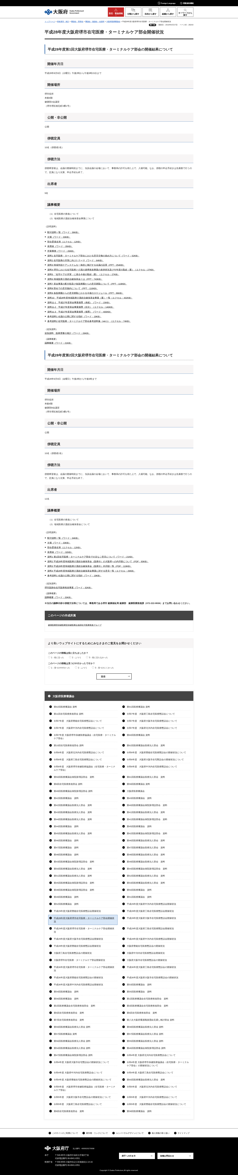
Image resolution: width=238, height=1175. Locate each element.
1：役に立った (57, 657)
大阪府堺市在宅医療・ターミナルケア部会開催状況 (79, 960)
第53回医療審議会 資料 (139, 984)
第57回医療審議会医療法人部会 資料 (145, 1034)
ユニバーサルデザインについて (130, 1133)
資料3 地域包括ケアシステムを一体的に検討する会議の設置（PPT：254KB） (86, 265)
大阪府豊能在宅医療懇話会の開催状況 (146, 946)
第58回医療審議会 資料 (139, 1111)
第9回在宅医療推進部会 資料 (68, 784)
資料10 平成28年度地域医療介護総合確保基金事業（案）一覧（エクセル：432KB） (90, 298)
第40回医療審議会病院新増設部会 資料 (147, 805)
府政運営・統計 (63, 22)
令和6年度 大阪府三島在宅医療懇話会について (78, 759)
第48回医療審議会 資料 (66, 854)
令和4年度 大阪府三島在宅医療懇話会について (150, 1072)
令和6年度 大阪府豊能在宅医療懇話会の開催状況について (156, 752)
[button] (166, 3)
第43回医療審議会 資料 (139, 798)
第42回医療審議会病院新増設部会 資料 (147, 833)
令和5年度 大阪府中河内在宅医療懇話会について (152, 1097)
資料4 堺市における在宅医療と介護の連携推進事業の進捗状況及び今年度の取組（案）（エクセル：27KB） (101, 269)
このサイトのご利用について (65, 1133)
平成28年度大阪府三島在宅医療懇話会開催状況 (150, 911)
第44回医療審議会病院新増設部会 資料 (147, 869)
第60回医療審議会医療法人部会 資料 (146, 1079)
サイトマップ (184, 1133)
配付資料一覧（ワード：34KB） (63, 538)
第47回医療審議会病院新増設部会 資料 (73, 1055)
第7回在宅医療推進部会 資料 (69, 1020)
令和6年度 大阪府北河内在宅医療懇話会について (79, 752)
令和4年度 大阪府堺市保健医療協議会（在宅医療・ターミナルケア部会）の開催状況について (158, 1064)
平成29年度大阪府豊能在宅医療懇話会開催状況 (77, 911)
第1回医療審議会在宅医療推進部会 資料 (147, 998)
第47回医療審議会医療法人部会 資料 (146, 847)
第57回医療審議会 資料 (65, 1034)
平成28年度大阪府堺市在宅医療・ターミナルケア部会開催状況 (84, 920)
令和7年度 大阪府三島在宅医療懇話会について (151, 714)
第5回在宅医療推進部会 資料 (69, 1013)
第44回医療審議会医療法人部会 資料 (73, 819)
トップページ (50, 22)
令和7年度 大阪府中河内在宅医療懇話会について (79, 728)
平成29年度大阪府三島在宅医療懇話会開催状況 (150, 928)
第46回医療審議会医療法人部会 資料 (146, 840)
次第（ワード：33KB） (59, 237)
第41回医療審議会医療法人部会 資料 (146, 812)
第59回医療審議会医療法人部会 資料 (72, 1027)
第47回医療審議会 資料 (66, 847)
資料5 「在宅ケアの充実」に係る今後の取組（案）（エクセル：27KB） (83, 274)
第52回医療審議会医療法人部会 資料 (146, 876)
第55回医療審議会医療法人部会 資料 (145, 1041)
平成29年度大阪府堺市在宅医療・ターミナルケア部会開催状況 (84, 930)
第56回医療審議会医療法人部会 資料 (72, 1041)
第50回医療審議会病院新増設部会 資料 (74, 777)
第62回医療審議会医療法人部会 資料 (146, 745)
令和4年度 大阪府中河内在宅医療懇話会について (78, 1072)
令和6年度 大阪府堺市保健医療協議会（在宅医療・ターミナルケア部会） (84, 768)
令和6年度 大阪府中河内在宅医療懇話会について (152, 766)
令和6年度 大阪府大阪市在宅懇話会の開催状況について (155, 759)
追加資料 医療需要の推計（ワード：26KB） (67, 333)
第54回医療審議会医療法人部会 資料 (72, 1048)
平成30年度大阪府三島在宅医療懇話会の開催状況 (151, 967)
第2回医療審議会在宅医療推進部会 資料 (74, 1006)
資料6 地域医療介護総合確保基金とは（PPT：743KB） (75, 279)
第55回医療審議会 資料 (139, 991)
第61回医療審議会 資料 (138, 707)
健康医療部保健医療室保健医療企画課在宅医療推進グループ (75, 625)
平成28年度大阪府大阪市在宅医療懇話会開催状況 (151, 918)
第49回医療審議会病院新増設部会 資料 (73, 791)
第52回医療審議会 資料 (66, 904)
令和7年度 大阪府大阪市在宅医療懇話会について (152, 721)
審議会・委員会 (77, 22)
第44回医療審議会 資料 (66, 826)
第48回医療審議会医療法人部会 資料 (146, 854)
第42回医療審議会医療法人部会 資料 (73, 805)
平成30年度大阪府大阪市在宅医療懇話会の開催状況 (152, 977)
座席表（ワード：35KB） (60, 246)
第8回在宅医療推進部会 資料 (69, 1111)
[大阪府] (64, 12)
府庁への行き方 (129, 1156)
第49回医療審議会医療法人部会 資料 (146, 861)
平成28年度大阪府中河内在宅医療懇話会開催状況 (151, 939)
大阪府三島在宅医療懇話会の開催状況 (73, 953)
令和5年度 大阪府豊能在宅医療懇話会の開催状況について (156, 1104)
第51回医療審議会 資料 (139, 897)
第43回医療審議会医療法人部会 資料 (73, 812)
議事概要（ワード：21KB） (58, 343)
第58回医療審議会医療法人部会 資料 (145, 1027)
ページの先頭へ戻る (194, 1146)
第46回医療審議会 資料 (66, 840)
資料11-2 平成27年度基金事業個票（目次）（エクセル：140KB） (80, 307)
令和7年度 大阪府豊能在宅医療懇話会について (78, 721)
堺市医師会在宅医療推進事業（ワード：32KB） (68, 587)
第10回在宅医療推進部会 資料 (69, 745)
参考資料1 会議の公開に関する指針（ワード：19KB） (74, 316)
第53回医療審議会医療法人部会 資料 (146, 883)
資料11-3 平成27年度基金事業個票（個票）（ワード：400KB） (79, 312)
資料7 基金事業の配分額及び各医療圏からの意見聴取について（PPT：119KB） (87, 284)
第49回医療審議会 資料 (66, 897)
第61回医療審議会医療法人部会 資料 (146, 777)
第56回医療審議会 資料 (66, 998)
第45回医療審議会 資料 (139, 826)
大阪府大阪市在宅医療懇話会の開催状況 (147, 960)
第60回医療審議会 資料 (138, 735)
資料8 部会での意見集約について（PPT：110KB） (72, 288)
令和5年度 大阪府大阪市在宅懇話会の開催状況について (82, 1097)
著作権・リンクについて (97, 1133)
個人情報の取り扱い (161, 1133)
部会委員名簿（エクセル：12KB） (64, 242)
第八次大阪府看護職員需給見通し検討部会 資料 (150, 1020)
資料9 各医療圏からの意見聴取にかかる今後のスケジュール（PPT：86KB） (85, 293)
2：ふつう (76, 657)
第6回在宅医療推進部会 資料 (142, 1013)
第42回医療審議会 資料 (66, 798)
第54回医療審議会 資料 (66, 991)
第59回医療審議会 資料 (138, 784)
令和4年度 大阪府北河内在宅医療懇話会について (151, 1055)
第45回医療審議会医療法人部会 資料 (73, 833)
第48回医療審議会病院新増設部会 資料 (74, 890)
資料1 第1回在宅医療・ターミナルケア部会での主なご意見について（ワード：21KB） (90, 557)
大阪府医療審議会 (113, 22)
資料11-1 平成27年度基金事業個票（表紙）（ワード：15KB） (79, 302)
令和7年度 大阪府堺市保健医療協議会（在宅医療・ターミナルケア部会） (85, 737)
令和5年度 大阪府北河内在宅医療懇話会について (152, 1087)
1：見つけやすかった (60, 668)
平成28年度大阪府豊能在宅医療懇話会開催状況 (77, 946)
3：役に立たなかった (98, 657)
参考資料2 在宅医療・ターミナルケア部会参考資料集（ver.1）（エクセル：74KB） (89, 321)
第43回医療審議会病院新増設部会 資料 (74, 861)
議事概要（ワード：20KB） (58, 597)
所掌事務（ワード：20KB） (61, 251)
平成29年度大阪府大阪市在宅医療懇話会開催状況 (78, 939)
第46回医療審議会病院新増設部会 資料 (146, 1048)
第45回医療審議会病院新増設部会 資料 (74, 883)
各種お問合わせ (167, 1156)
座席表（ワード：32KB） (60, 552)
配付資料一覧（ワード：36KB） (63, 232)
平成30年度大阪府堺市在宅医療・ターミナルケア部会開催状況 (84, 969)
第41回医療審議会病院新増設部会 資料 (147, 819)
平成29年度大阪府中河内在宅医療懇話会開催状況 (151, 904)
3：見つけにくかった (104, 668)
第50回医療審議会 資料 (139, 890)
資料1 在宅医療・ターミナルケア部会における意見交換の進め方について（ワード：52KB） (93, 256)
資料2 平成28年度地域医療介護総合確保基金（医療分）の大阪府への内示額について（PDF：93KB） (98, 561)
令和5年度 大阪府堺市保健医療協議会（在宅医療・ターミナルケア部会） (84, 1088)
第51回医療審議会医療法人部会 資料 (73, 876)
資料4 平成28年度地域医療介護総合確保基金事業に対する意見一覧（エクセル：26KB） (91, 571)
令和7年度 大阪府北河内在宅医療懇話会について (152, 728)
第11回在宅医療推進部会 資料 (68, 714)
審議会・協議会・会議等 (94, 22)
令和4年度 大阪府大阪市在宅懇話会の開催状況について (81, 1062)
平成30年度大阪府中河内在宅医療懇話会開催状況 (78, 984)
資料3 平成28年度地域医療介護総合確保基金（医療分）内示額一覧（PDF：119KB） (89, 566)
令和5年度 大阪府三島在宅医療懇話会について (78, 1104)
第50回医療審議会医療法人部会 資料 (73, 869)
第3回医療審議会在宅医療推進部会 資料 (147, 1006)
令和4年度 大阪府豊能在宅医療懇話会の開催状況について (82, 1079)
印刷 (153, 25)
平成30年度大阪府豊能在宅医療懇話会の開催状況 (78, 977)
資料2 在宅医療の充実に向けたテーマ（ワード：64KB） (75, 260)
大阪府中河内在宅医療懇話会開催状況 (146, 953)
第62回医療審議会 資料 (65, 707)
